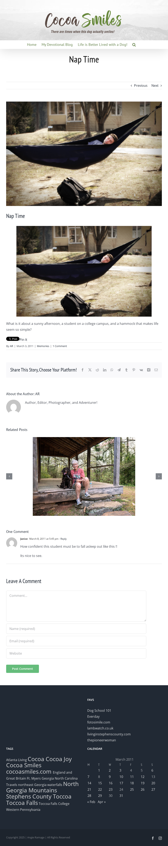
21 (89, 789)
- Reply (62, 538)
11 (132, 776)
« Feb (91, 802)
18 (132, 783)
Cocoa (36, 759)
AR (11, 346)
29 (100, 795)
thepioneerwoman (101, 740)
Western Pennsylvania (23, 809)
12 (142, 776)
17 (121, 783)
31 (121, 795)
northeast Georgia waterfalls (40, 784)
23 (110, 789)
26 (142, 789)
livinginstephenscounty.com (109, 734)
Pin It (23, 339)
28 (89, 795)
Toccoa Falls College (53, 803)
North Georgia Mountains (42, 787)
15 (100, 783)
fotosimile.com (98, 722)
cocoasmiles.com (29, 771)
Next (155, 85)
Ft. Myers (34, 778)
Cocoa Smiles (23, 765)
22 (100, 789)
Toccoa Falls (22, 803)
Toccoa (62, 796)
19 (142, 783)
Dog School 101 (99, 710)
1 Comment (60, 346)
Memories (43, 346)
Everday (93, 716)
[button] (134, 45)
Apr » (102, 802)
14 (89, 783)
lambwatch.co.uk (100, 728)
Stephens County (28, 796)
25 (132, 789)
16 (110, 783)
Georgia (48, 778)
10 (121, 776)
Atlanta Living (16, 760)
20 (153, 783)
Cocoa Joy (59, 759)
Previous (141, 85)
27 (153, 789)
